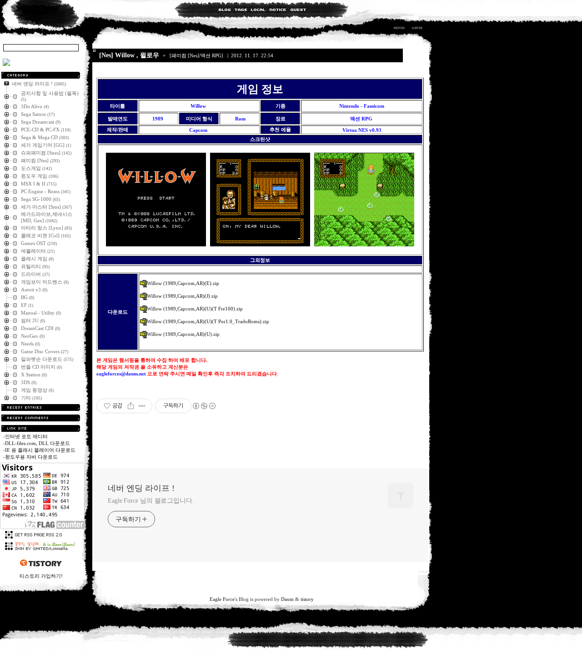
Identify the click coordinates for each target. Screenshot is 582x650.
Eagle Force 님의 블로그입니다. (151, 500)
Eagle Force (222, 599)
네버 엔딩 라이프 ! (141, 488)
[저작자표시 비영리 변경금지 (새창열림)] (203, 406)
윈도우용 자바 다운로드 (31, 457)
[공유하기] (130, 406)
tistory (307, 599)
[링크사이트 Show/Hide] (40, 428)
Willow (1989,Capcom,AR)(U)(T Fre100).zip (195, 308)
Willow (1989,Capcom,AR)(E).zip (183, 283)
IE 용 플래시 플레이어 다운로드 (40, 450)
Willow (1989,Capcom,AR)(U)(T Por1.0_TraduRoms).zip (208, 321)
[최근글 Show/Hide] (40, 407)
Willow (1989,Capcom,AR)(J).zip (182, 296)
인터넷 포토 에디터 (26, 436)
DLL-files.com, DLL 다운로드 (37, 443)
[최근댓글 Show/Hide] (40, 418)
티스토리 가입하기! (41, 576)
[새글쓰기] (417, 29)
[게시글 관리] (142, 406)
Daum (287, 599)
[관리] (399, 29)
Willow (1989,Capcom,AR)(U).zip (183, 334)
